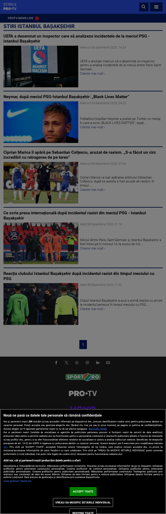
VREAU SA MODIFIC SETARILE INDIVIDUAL (83, 502)
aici (5, 446)
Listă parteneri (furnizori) (17, 481)
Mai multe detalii (98, 429)
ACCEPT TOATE (83, 491)
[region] (83, 461)
